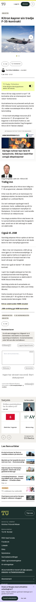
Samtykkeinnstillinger (9, 557)
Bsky (3, 549)
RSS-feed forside (8, 538)
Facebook (5, 542)
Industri (5, 13)
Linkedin (4, 545)
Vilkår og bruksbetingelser (11, 561)
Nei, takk (23, 598)
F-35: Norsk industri (21, 315)
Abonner (25, 4)
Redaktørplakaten (18, 572)
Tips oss (29, 513)
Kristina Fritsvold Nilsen (10, 524)
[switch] (31, 86)
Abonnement (6, 579)
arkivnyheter (7, 315)
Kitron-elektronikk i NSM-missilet (14, 304)
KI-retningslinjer (7, 564)
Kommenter (17, 63)
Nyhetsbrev (5, 553)
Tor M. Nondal (6, 532)
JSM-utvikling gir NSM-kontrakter (14, 309)
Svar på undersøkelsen (10, 598)
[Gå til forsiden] (3, 4)
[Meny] (32, 4)
